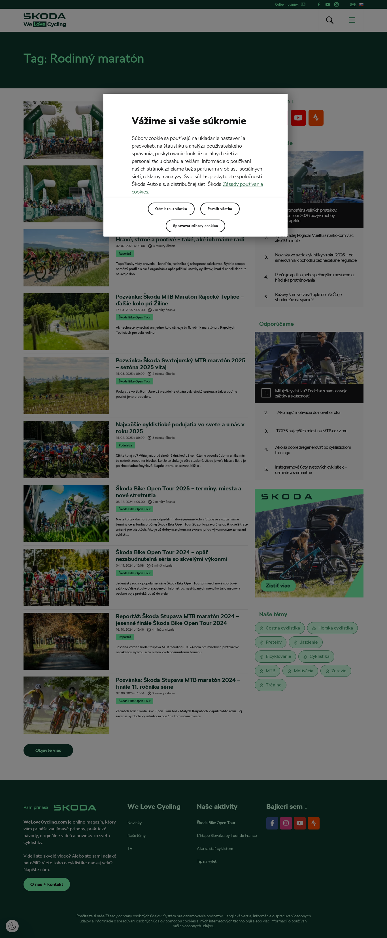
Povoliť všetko (220, 209)
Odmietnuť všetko (171, 209)
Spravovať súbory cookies (195, 226)
